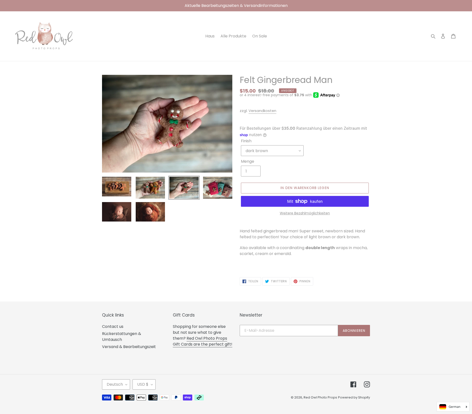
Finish (246, 141)
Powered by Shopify (354, 397)
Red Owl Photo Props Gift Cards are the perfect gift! (202, 341)
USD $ (142, 384)
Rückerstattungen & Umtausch (121, 336)
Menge (247, 161)
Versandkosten (262, 110)
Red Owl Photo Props (320, 397)
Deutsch (115, 384)
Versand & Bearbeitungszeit (129, 347)
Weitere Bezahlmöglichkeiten (305, 213)
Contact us (112, 326)
